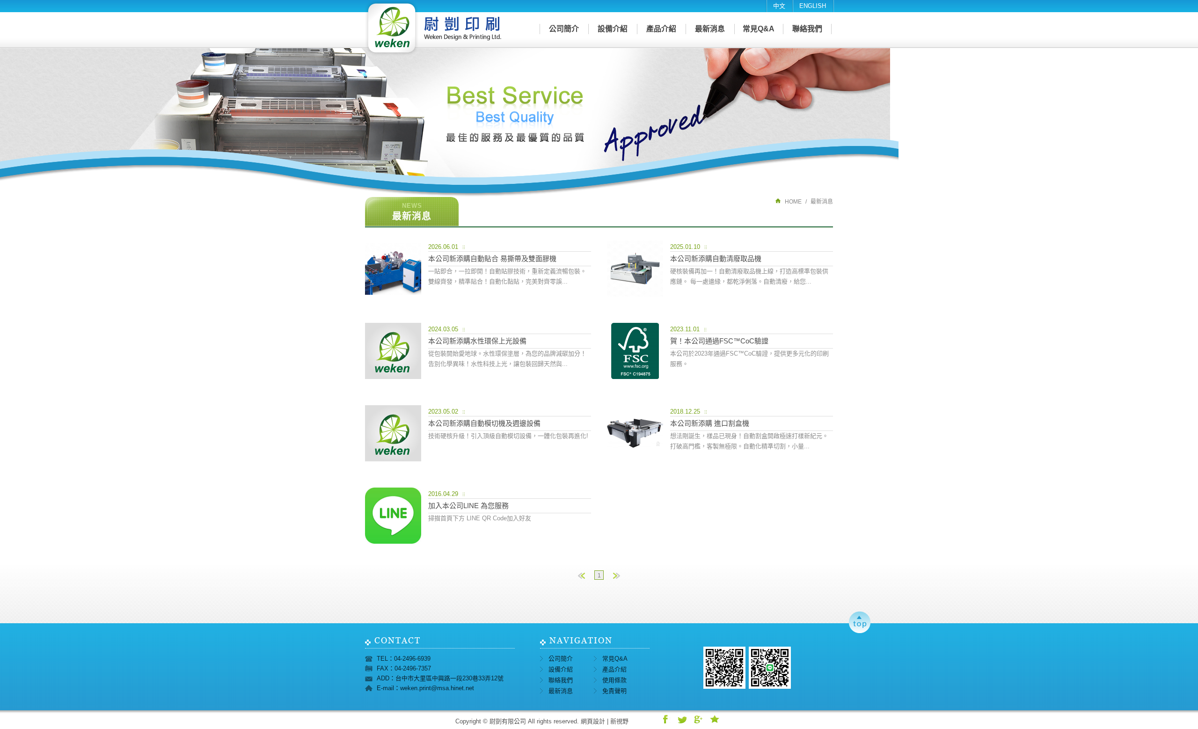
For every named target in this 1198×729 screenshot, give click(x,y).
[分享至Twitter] (682, 719)
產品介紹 (661, 29)
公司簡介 (564, 29)
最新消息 (710, 29)
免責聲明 (614, 690)
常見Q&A (758, 29)
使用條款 (614, 680)
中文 (779, 5)
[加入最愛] (714, 719)
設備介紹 (613, 29)
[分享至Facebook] (665, 719)
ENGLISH (812, 5)
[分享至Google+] (698, 719)
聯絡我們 (807, 29)
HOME (793, 201)
